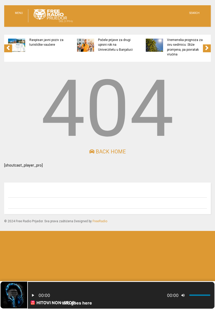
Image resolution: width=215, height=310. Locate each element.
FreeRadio (100, 221)
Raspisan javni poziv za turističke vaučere (46, 42)
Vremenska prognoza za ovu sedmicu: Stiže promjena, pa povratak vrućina (185, 47)
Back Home (110, 151)
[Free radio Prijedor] (50, 23)
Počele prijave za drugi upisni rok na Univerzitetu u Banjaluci (115, 44)
